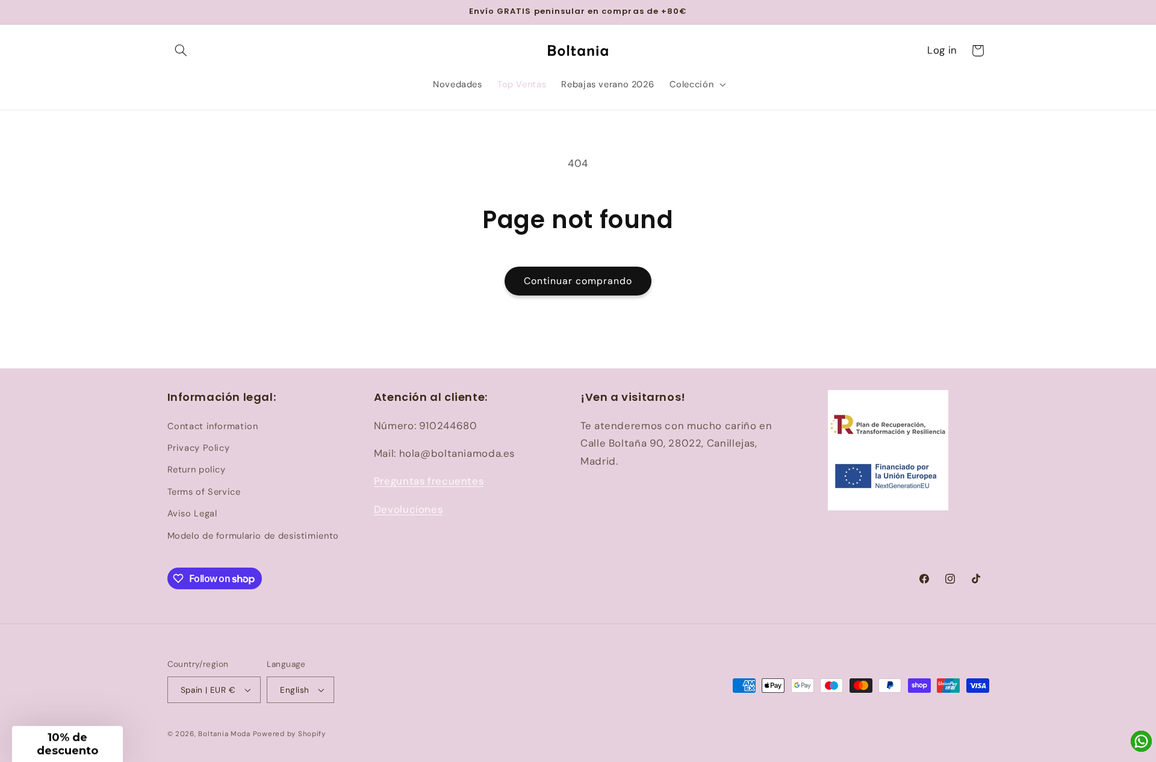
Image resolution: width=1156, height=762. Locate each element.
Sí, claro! (695, 401)
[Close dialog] (795, 270)
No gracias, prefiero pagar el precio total (695, 437)
